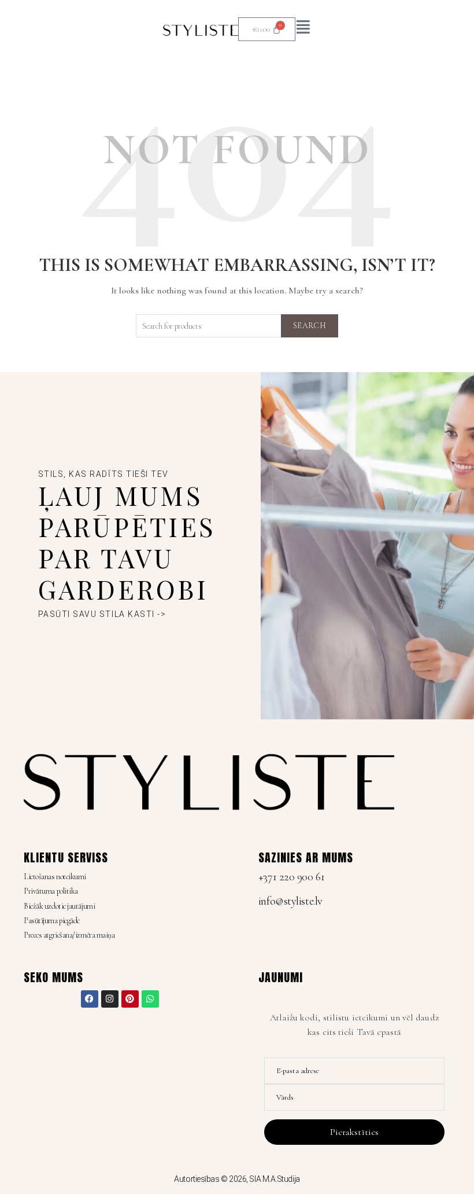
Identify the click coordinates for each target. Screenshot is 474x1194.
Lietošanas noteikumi (55, 876)
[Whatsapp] (150, 999)
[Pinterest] (130, 999)
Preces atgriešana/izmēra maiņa (69, 935)
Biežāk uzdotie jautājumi (59, 906)
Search (309, 325)
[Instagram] (109, 999)
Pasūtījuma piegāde (52, 920)
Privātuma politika (51, 891)
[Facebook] (89, 999)
